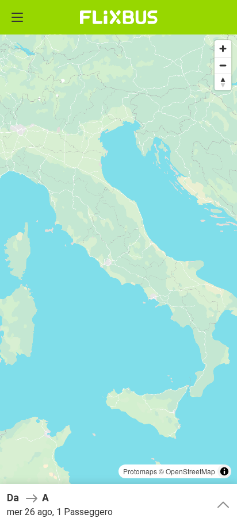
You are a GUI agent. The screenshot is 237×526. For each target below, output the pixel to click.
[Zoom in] (223, 48)
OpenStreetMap (190, 471)
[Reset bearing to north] (223, 82)
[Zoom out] (223, 65)
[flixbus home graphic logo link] (119, 17)
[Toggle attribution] (224, 471)
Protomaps (140, 471)
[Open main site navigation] (17, 17)
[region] (118, 263)
